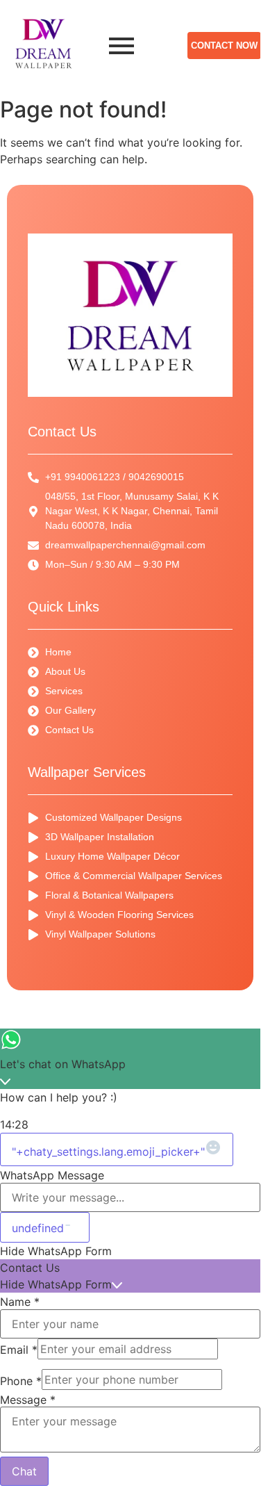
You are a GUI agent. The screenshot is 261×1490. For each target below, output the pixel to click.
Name (20, 1301)
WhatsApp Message (52, 1175)
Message (28, 1399)
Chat (24, 1471)
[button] (130, 1251)
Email (18, 1349)
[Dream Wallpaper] (43, 43)
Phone (21, 1380)
